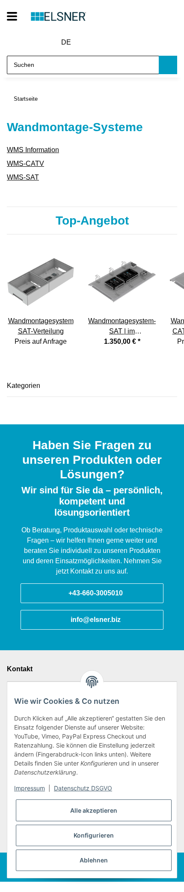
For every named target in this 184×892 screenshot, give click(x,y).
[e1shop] (58, 16)
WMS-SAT (23, 177)
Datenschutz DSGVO (83, 788)
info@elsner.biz (96, 619)
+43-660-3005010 (95, 593)
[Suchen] (168, 65)
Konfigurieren (94, 835)
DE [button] (66, 42)
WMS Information (33, 149)
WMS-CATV (25, 163)
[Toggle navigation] (12, 16)
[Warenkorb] (122, 42)
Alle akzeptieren (93, 810)
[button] (92, 42)
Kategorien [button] (23, 385)
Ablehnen (94, 860)
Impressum (29, 788)
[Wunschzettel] (107, 42)
